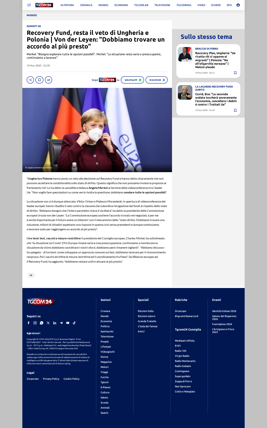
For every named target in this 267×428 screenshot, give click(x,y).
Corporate (33, 378)
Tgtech (105, 382)
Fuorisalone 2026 (222, 324)
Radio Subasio (183, 366)
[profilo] (238, 5)
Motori (105, 367)
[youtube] (68, 323)
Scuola (104, 402)
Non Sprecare (183, 386)
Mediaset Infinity (185, 340)
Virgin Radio (182, 355)
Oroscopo (180, 311)
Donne (104, 356)
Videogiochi (108, 351)
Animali (105, 407)
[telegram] (61, 323)
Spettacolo (107, 331)
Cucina (104, 377)
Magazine (106, 361)
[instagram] (35, 323)
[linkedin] (54, 323)
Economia (106, 321)
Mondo (105, 316)
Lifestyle (106, 346)
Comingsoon (182, 371)
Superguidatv (183, 376)
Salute (104, 397)
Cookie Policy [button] (71, 378)
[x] (48, 323)
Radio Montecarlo (185, 361)
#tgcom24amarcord (186, 316)
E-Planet (105, 387)
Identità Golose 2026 (224, 311)
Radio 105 (180, 350)
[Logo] (44, 5)
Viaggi (104, 372)
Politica (105, 326)
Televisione (107, 336)
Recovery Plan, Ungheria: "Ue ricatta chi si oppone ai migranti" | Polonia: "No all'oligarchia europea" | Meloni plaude (215, 60)
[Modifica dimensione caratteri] (48, 80)
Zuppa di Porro (183, 381)
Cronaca (105, 311)
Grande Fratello (147, 321)
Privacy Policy (51, 378)
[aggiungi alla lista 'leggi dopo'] (39, 80)
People (105, 341)
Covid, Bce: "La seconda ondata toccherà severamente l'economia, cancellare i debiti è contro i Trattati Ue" (216, 99)
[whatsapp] (41, 323)
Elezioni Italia (145, 311)
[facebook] (28, 323)
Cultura (105, 392)
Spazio (104, 412)
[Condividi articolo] (30, 80)
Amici (141, 331)
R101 (178, 345)
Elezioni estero (146, 316)
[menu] (28, 5)
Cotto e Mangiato (185, 391)
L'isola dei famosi (147, 326)
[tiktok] (74, 323)
